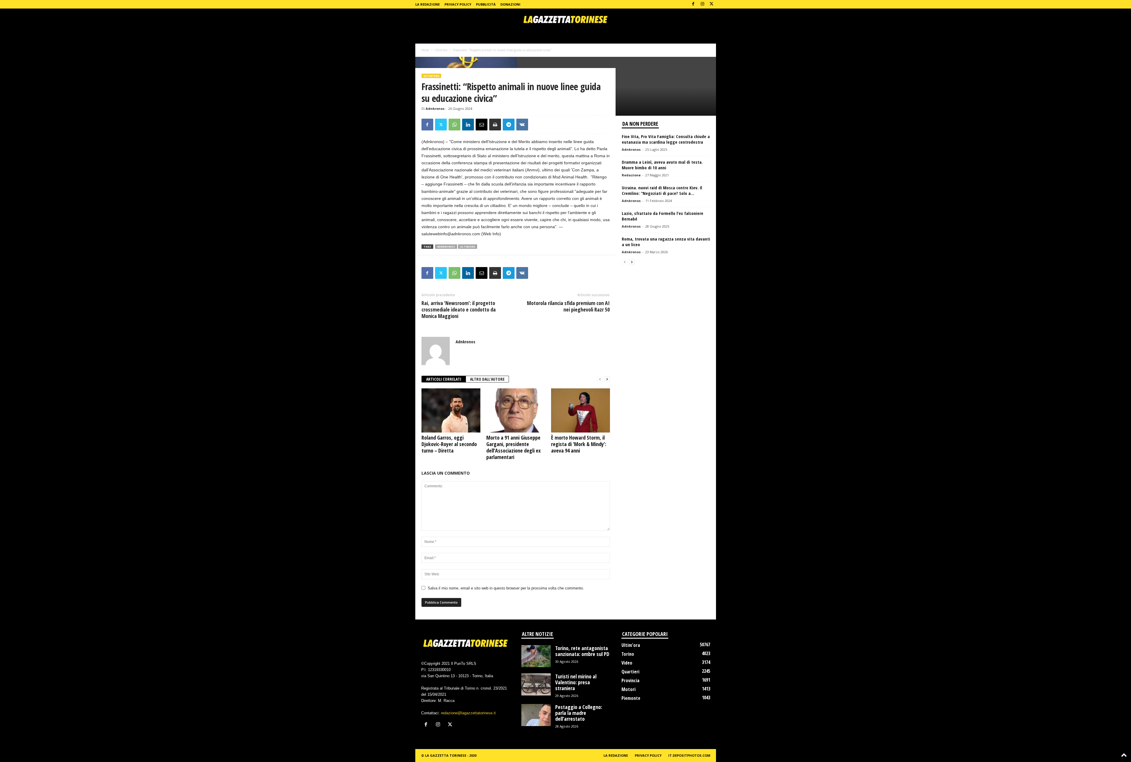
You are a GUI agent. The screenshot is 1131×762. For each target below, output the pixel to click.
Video (626, 663)
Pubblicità (486, 4)
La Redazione (427, 4)
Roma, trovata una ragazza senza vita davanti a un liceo (666, 241)
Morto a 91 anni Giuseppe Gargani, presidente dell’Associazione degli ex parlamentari (513, 447)
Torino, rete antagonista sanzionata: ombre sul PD (582, 651)
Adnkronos (435, 108)
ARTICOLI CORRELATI (443, 379)
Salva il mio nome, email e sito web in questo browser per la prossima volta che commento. (506, 588)
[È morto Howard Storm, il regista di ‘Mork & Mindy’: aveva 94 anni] (580, 410)
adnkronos (446, 247)
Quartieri (630, 671)
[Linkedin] (468, 124)
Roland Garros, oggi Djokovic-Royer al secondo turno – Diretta (449, 444)
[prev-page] (600, 379)
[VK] (522, 124)
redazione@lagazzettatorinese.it (468, 713)
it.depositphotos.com (689, 755)
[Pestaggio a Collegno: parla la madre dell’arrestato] (536, 715)
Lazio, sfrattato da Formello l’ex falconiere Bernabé (662, 216)
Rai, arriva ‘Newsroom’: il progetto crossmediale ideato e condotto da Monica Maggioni (458, 309)
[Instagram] (702, 4)
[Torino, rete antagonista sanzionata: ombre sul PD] (536, 656)
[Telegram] (509, 124)
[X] (711, 4)
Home (425, 50)
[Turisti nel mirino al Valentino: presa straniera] (536, 684)
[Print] (495, 124)
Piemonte (630, 698)
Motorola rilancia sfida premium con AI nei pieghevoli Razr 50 (568, 306)
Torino (627, 654)
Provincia (630, 680)
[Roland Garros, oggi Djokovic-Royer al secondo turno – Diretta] (450, 410)
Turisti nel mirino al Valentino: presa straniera (575, 682)
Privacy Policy (457, 4)
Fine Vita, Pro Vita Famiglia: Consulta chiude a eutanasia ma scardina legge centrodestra (666, 139)
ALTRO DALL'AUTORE (487, 379)
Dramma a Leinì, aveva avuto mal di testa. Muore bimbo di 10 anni (662, 164)
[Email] (481, 124)
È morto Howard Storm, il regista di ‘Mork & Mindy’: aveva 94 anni (578, 444)
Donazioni (510, 4)
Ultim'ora (441, 50)
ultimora (467, 247)
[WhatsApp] (454, 124)
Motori (628, 689)
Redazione (631, 175)
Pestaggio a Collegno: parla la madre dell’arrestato (578, 712)
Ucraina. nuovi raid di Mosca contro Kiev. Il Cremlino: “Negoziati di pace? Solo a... (662, 190)
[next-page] (607, 379)
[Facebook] (693, 4)
